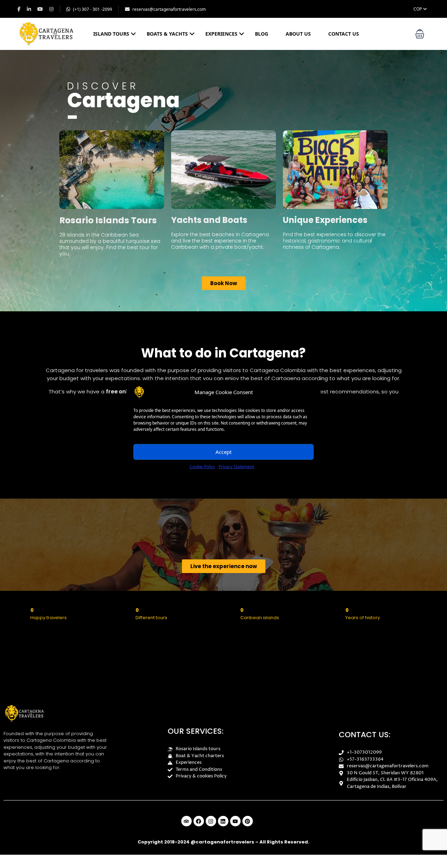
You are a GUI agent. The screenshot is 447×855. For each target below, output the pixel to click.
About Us (298, 33)
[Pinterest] (247, 821)
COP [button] (418, 9)
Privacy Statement (236, 466)
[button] (419, 33)
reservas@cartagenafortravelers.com (169, 9)
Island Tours (111, 33)
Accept (223, 451)
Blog (261, 33)
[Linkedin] (223, 821)
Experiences (221, 33)
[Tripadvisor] (186, 821)
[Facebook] (198, 821)
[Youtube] (235, 821)
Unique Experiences (325, 220)
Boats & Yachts (167, 33)
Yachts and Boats (209, 220)
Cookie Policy (202, 466)
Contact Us (343, 33)
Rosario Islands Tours (108, 220)
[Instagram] (211, 821)
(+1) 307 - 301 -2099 (92, 9)
